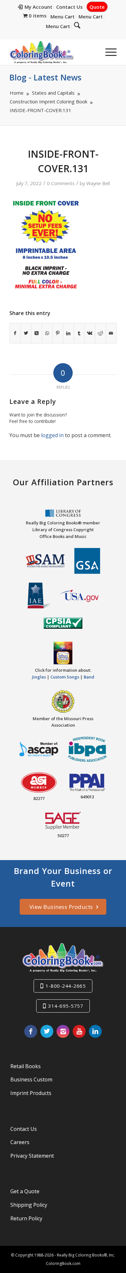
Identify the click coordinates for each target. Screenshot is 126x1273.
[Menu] (108, 52)
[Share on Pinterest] (58, 333)
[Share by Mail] (111, 333)
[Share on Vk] (90, 333)
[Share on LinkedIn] (68, 333)
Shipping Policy (28, 1204)
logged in (52, 435)
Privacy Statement (32, 1155)
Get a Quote (24, 1191)
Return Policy (26, 1218)
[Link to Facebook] (30, 1031)
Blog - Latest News (45, 77)
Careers (19, 1142)
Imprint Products (30, 1093)
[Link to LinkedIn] (95, 1031)
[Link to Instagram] (63, 1031)
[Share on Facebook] (15, 333)
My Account (38, 7)
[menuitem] (35, 7)
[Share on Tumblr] (79, 333)
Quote (97, 7)
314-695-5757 (65, 1006)
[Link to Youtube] (79, 1031)
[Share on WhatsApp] (47, 333)
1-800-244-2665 (66, 986)
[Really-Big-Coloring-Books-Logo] (52, 52)
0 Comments (61, 183)
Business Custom (31, 1079)
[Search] (77, 25)
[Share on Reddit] (100, 333)
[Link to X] (46, 1031)
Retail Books (25, 1066)
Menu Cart (62, 16)
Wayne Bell (98, 183)
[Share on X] (26, 333)
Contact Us (69, 7)
